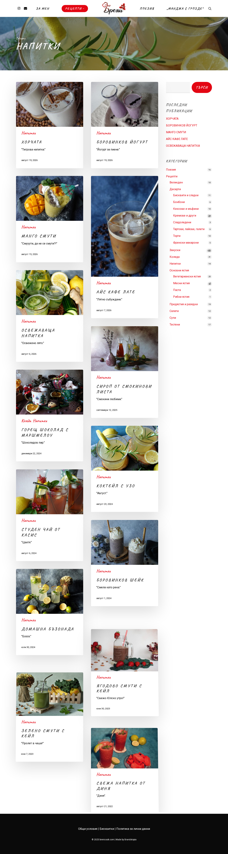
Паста (177, 290)
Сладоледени (182, 222)
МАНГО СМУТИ (176, 132)
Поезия (171, 169)
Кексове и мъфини (186, 208)
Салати (174, 311)
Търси (202, 87)
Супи (173, 317)
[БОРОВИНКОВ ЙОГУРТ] (124, 125)
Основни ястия (179, 270)
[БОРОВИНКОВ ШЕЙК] (124, 563)
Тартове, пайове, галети (188, 229)
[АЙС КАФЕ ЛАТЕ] (124, 247)
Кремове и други (184, 215)
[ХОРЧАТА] (49, 125)
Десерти (175, 189)
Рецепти (171, 176)
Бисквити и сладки (185, 195)
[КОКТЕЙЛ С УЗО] (124, 469)
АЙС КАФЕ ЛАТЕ (177, 139)
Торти (176, 236)
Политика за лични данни (133, 828)
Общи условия (87, 828)
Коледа (26, 420)
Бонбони (179, 202)
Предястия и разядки (184, 304)
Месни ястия (181, 283)
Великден (176, 182)
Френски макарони (186, 242)
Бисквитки (107, 828)
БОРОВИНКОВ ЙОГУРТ (181, 125)
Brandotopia (130, 839)
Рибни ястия (181, 296)
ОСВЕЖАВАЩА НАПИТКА (183, 145)
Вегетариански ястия (187, 276)
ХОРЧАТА (172, 118)
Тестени (175, 324)
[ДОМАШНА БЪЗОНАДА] (49, 612)
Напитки (28, 133)
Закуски (175, 250)
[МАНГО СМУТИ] (49, 219)
